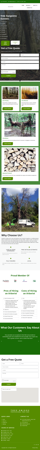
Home (23, 5)
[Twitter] (36, 445)
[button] (1, 341)
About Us (35, 5)
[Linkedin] (38, 445)
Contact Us (29, 7)
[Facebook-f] (34, 445)
